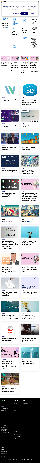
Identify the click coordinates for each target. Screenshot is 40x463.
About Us (15, 403)
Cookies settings (16, 13)
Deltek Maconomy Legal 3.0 (15, 46)
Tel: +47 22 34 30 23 (17, 436)
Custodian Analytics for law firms (25, 37)
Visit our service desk (18, 434)
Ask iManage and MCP (5, 18)
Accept (24, 13)
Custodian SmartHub (15, 43)
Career (15, 408)
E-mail (15, 438)
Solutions (15, 405)
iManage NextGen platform (24, 20)
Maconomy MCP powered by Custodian (25, 25)
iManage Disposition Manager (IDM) (15, 20)
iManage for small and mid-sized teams (15, 25)
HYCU (14, 28)
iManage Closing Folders (14, 39)
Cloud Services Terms (26, 405)
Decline (32, 13)
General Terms (25, 403)
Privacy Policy (29, 459)
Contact (15, 410)
